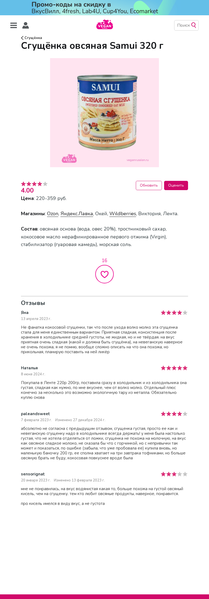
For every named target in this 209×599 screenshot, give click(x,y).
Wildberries (122, 213)
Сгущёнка (32, 37)
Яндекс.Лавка (76, 213)
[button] (25, 25)
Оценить (176, 185)
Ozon (52, 213)
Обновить (149, 185)
